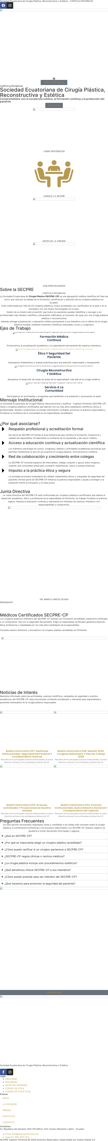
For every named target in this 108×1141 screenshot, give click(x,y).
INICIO (6, 1098)
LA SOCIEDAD (10, 1104)
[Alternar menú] (54, 78)
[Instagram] (10, 5)
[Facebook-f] (3, 1072)
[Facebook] (3, 5)
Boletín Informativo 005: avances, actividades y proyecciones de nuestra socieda (27, 807)
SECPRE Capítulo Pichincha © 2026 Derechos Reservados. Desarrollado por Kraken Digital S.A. (47, 1139)
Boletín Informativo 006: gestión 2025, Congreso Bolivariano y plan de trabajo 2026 (81, 753)
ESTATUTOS (9, 1116)
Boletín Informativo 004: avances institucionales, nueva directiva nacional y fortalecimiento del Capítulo (81, 807)
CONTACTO (8, 1122)
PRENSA (7, 1110)
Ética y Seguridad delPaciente (54, 355)
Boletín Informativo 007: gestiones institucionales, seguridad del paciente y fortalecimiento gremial (27, 753)
